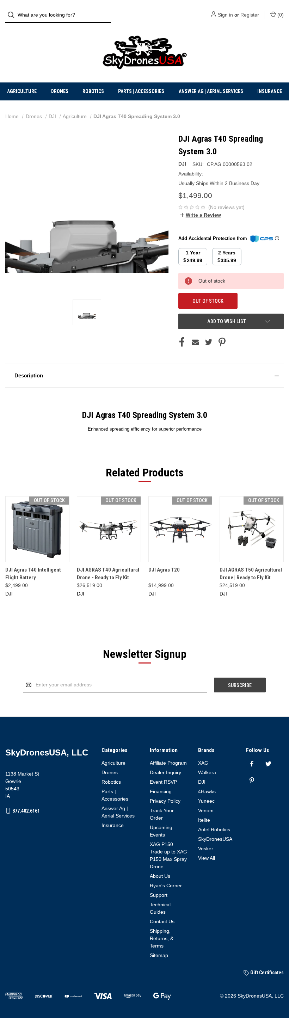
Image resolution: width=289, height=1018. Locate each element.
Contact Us (162, 921)
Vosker (205, 848)
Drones (59, 91)
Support (158, 895)
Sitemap (159, 955)
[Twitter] (208, 342)
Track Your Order (162, 814)
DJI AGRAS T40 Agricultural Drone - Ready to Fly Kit (108, 574)
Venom (206, 810)
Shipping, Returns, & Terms (161, 938)
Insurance (269, 91)
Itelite (204, 820)
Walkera (207, 772)
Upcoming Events (161, 831)
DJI (201, 782)
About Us (160, 876)
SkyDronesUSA (215, 839)
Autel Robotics (214, 829)
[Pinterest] (222, 342)
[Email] (195, 342)
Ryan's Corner (166, 885)
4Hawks (207, 791)
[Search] (13, 15)
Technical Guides (160, 908)
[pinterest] (252, 780)
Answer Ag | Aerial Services (211, 91)
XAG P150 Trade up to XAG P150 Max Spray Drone (168, 855)
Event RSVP (163, 782)
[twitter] (268, 764)
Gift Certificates (266, 972)
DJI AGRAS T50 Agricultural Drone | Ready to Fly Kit (251, 574)
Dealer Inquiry (165, 772)
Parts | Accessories (141, 91)
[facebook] (252, 764)
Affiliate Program (168, 763)
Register (249, 15)
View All (206, 858)
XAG (203, 763)
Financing (161, 791)
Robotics (93, 91)
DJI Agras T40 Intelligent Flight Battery (33, 574)
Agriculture (22, 91)
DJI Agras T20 (164, 570)
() (280, 15)
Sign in (225, 15)
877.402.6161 (26, 811)
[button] (144, 376)
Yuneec (206, 801)
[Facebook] (181, 342)
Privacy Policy (165, 801)
